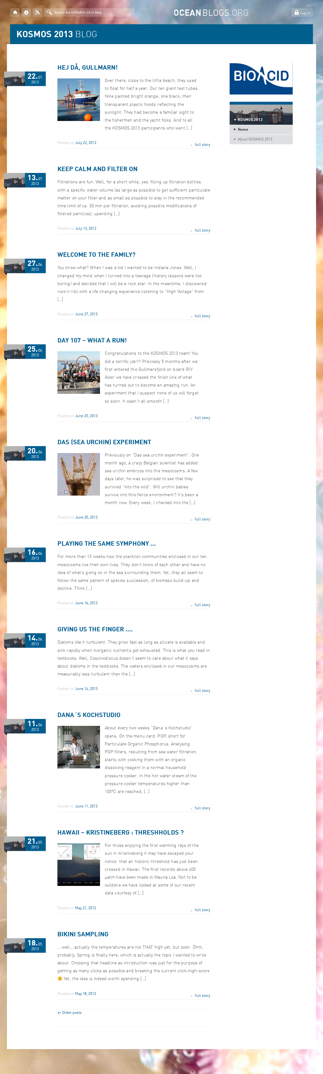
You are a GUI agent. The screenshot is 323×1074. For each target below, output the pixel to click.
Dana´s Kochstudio (88, 715)
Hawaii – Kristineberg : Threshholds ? (120, 833)
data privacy (278, 1055)
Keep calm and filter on (97, 169)
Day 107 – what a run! (92, 341)
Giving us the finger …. (95, 630)
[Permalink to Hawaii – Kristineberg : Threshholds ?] (78, 885)
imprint (303, 1055)
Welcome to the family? (96, 255)
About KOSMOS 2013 (255, 139)
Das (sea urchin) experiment (104, 442)
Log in (305, 13)
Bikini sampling (83, 935)
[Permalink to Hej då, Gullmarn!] (78, 120)
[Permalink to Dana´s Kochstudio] (78, 767)
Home (243, 130)
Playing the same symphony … (106, 544)
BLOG (56, 35)
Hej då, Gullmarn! (87, 68)
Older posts (69, 1013)
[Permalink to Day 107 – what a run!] (78, 392)
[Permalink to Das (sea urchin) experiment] (78, 494)
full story (202, 145)
